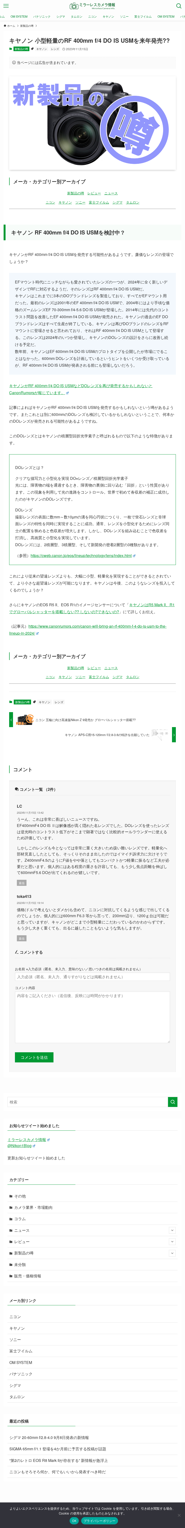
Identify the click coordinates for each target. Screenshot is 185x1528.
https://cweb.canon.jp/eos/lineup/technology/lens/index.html (81, 555)
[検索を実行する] (173, 1102)
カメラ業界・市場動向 (33, 1207)
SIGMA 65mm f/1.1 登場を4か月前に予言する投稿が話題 (57, 1449)
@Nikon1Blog (19, 1145)
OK (74, 1521)
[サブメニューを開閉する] (172, 1230)
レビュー (94, 192)
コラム (20, 1218)
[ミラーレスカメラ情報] (92, 6)
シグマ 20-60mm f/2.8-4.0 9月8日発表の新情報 (49, 1437)
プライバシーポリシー (100, 1521)
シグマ (117, 202)
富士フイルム (99, 202)
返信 (22, 883)
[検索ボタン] (179, 6)
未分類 (20, 1264)
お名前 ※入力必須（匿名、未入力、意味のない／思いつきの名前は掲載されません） (79, 968)
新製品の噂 (21, 49)
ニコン (50, 202)
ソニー (80, 202)
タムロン (132, 202)
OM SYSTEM (20, 1362)
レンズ (55, 49)
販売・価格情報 (27, 1276)
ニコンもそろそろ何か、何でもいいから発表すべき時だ (57, 1471)
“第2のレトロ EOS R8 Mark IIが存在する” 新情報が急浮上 (58, 1460)
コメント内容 (25, 987)
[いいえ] (179, 1515)
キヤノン (41, 49)
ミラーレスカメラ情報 (26, 1139)
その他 (20, 1196)
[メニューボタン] (6, 6)
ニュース (111, 192)
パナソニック (21, 1374)
